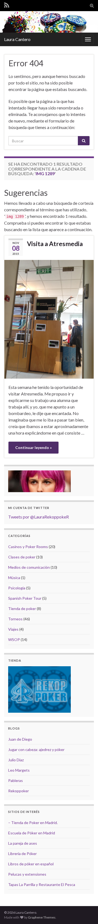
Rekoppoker (18, 790)
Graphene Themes (42, 917)
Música (14, 577)
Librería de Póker (22, 853)
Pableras (15, 780)
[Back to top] (86, 912)
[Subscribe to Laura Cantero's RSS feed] (6, 5)
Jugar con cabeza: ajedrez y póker (36, 749)
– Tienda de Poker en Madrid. (33, 822)
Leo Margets (19, 770)
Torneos (15, 619)
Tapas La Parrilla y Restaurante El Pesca (41, 884)
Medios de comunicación (29, 567)
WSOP (14, 639)
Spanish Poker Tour (24, 598)
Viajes (13, 629)
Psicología (16, 588)
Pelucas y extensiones (27, 874)
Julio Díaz (16, 760)
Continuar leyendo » (33, 447)
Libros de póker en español (31, 864)
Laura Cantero (17, 39)
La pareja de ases (22, 843)
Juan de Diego (20, 739)
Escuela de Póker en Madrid (31, 833)
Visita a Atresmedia (55, 243)
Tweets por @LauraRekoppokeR (38, 516)
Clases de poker (21, 557)
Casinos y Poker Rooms (28, 546)
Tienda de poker (22, 608)
